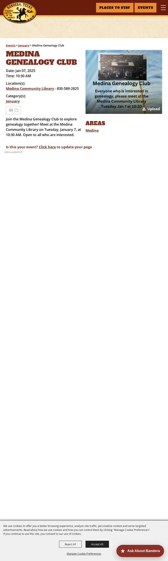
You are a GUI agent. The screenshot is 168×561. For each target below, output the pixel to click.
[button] (124, 82)
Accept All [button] (97, 544)
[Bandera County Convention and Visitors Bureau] (19, 12)
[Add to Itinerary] (16, 110)
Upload (153, 108)
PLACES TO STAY (114, 7)
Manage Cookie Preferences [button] (84, 553)
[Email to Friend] (11, 110)
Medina (92, 130)
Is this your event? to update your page (49, 147)
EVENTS (145, 7)
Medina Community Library (30, 88)
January (23, 45)
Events (10, 45)
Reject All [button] (70, 544)
